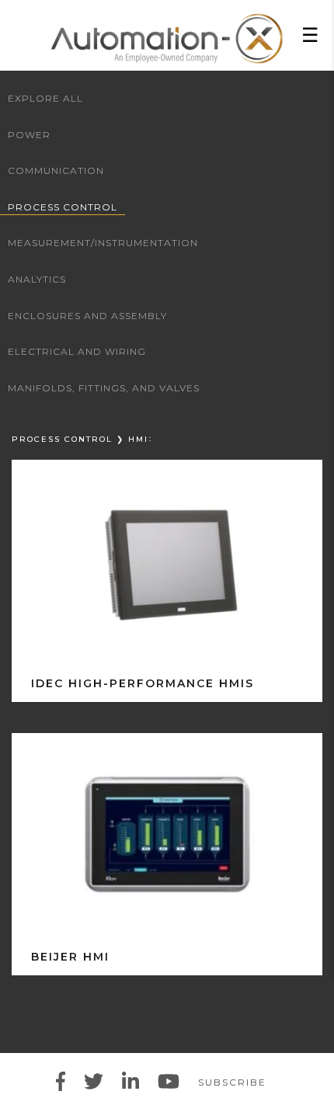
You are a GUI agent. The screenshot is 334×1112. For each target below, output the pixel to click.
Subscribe (232, 1082)
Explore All (45, 98)
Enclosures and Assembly (87, 315)
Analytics (37, 279)
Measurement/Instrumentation (103, 242)
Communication (56, 170)
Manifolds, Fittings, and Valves (104, 388)
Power (29, 135)
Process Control (62, 207)
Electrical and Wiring (77, 351)
